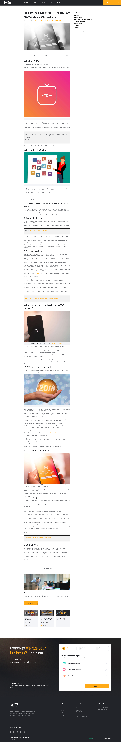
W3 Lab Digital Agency (17, 737)
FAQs (62, 717)
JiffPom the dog (53, 274)
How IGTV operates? (78, 23)
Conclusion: (76, 27)
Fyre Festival (51, 432)
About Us (27, 2)
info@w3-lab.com (15, 727)
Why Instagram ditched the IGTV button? (83, 19)
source (50, 184)
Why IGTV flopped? (78, 17)
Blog (50, 2)
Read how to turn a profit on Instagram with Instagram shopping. (41, 298)
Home (20, 2)
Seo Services (79, 714)
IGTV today (76, 25)
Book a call (108, 2)
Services (35, 2)
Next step (96, 686)
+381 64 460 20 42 (102, 709)
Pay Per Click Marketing (81, 716)
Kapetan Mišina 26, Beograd (104, 707)
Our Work (44, 2)
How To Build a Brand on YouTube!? (38, 230)
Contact (62, 715)
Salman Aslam (53, 343)
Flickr (60, 343)
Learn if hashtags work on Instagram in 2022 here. (37, 537)
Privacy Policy (64, 720)
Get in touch (59, 2)
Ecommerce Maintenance (81, 707)
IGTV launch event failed (79, 21)
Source (48, 118)
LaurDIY (38, 273)
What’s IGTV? (77, 15)
